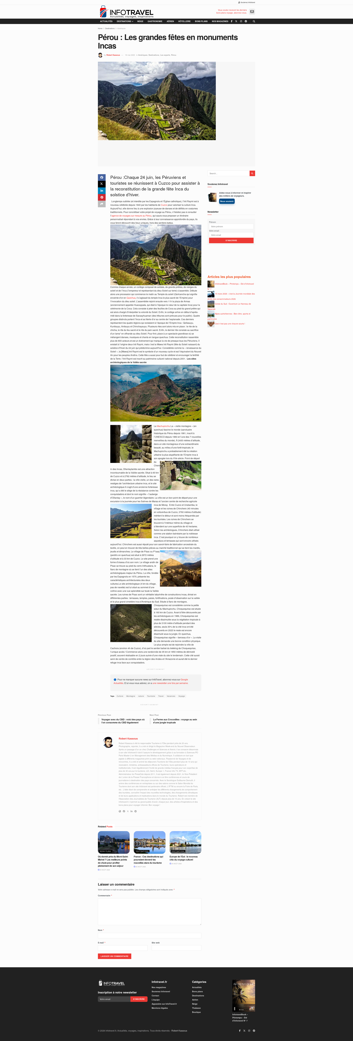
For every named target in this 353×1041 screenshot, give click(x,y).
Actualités (106, 21)
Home (100, 28)
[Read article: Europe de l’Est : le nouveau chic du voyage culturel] (185, 842)
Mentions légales (160, 1008)
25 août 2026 (104, 870)
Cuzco (164, 204)
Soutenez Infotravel (247, 2)
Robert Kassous (113, 55)
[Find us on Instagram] (241, 21)
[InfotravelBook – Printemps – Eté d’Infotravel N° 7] (243, 996)
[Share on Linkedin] (102, 190)
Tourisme (151, 696)
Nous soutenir (227, 201)
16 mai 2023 (130, 55)
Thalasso (196, 1008)
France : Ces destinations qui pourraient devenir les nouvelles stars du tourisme (148, 859)
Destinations (124, 21)
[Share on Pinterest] (102, 197)
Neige (140, 21)
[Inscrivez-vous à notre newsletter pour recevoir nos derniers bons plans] (252, 12)
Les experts (165, 55)
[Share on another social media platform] (102, 204)
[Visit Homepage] (126, 12)
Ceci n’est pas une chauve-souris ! (230, 323)
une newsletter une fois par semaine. (170, 683)
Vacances (171, 696)
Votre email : (214, 230)
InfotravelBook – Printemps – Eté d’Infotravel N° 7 (240, 1017)
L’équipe (156, 999)
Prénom (212, 222)
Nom (101, 930)
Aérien (170, 21)
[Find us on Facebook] (231, 21)
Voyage (181, 696)
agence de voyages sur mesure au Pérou (131, 215)
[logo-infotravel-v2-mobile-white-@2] (111, 983)
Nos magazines (220, 21)
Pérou (173, 55)
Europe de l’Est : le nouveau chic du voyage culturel (184, 858)
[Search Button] (254, 21)
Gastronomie (155, 21)
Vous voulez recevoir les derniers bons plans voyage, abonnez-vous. (231, 11)
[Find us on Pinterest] (246, 21)
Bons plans (201, 21)
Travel (161, 696)
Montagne (130, 696)
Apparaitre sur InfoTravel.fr (164, 1003)
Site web (156, 942)
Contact (155, 995)
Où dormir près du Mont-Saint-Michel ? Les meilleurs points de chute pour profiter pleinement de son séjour (113, 861)
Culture (120, 696)
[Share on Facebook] (102, 177)
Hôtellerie (184, 21)
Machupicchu (163, 426)
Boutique (196, 1012)
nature (141, 696)
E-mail (102, 942)
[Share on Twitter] (102, 184)
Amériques (121, 28)
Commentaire (105, 895)
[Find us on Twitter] (236, 21)
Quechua (131, 297)
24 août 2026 (176, 863)
